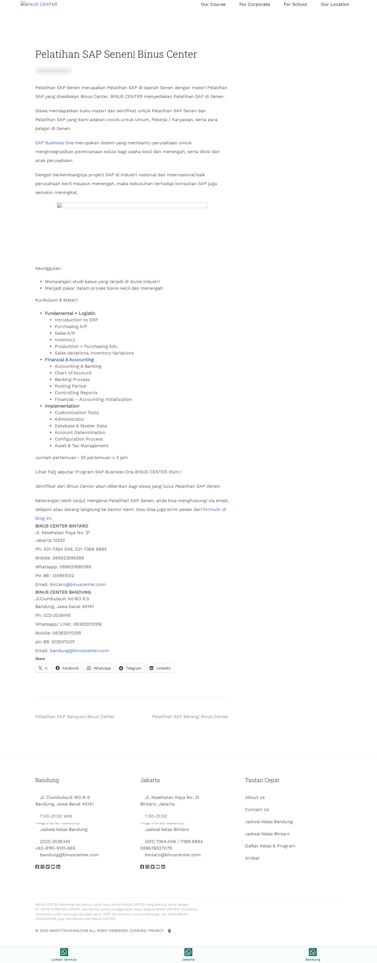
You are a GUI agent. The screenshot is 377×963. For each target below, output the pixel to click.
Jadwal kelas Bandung (63, 829)
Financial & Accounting (69, 359)
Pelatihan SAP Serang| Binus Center (190, 716)
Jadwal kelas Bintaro (167, 829)
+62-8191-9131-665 (55, 848)
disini (174, 471)
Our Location (335, 4)
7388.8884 (191, 841)
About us (255, 797)
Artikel (252, 858)
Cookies (138, 931)
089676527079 (156, 848)
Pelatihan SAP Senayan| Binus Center (75, 716)
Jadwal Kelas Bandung (269, 821)
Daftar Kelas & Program (270, 846)
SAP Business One (54, 142)
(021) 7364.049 (160, 841)
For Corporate (254, 4)
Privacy (156, 931)
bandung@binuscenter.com (79, 650)
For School (295, 4)
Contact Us (257, 809)
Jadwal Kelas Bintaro (267, 833)
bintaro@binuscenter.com (78, 584)
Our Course (213, 4)
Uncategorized (53, 71)
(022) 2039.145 (55, 841)
